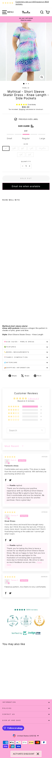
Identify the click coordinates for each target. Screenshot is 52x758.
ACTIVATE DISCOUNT (24, 754)
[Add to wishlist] (3, 193)
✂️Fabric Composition (16, 357)
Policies (7, 708)
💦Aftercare (10, 362)
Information (9, 702)
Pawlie (25, 88)
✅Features (10, 347)
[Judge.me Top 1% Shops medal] (39, 620)
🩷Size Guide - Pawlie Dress (19, 341)
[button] (22, 104)
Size (26, 144)
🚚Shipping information (17, 367)
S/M (14, 148)
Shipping (22, 109)
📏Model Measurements (16, 352)
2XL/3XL (42, 148)
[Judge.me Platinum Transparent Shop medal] (12, 620)
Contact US (8, 714)
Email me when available (26, 186)
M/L (22, 148)
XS (6, 148)
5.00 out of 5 (33, 399)
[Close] (38, 754)
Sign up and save (11, 720)
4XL (21, 155)
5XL (29, 155)
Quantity (26, 161)
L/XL (32, 148)
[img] (10, 457)
